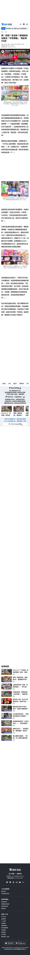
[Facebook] (7, 882)
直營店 (15, 383)
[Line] (10, 882)
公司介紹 (3, 916)
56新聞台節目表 (5, 893)
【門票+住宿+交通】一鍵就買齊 (15, 394)
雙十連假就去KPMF (15, 390)
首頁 (2, 32)
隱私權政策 (4, 902)
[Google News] (23, 882)
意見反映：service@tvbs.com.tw (15, 876)
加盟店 (4, 383)
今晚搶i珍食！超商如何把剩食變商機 (15, 401)
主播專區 (3, 923)
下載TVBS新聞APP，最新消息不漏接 (15, 419)
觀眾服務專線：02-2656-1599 (15, 878)
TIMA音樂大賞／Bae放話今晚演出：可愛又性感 (17, 28)
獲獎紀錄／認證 (5, 936)
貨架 (9, 383)
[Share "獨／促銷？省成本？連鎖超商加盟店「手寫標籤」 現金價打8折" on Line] (23, 24)
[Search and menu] (27, 24)
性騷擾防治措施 (5, 904)
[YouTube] (19, 882)
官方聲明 (3, 934)
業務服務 (3, 932)
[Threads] (13, 882)
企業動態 (3, 919)
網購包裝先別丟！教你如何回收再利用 (15, 403)
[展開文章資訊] (27, 45)
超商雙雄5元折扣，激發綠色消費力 (15, 399)
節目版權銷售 (4, 928)
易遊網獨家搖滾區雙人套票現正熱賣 (15, 392)
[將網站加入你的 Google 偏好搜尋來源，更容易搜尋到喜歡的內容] (15, 424)
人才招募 (3, 921)
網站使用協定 (4, 906)
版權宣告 (3, 908)
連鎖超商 (21, 383)
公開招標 (3, 930)
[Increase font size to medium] (21, 24)
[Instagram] (16, 882)
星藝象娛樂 (4, 925)
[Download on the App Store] (9, 943)
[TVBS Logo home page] (6, 24)
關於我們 (3, 891)
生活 (6, 32)
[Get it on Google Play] (20, 943)
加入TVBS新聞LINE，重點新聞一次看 (15, 421)
